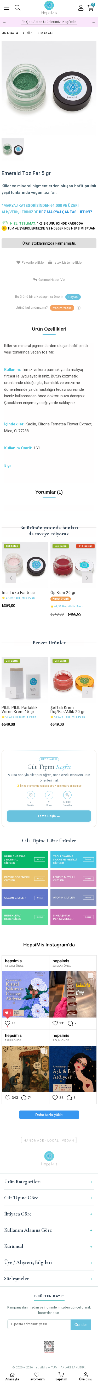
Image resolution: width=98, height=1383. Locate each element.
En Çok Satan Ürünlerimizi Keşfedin (49, 22)
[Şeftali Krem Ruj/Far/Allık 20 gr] (73, 680)
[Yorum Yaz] (62, 308)
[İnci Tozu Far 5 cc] (25, 565)
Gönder (80, 1324)
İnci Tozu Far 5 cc (18, 593)
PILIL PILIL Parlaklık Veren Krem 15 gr (20, 709)
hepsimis (13, 960)
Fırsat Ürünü (60, 598)
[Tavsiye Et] (73, 297)
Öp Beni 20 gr (63, 593)
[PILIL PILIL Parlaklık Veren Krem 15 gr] (25, 680)
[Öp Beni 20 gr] (73, 565)
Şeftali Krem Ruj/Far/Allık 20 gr (67, 709)
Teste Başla (49, 816)
